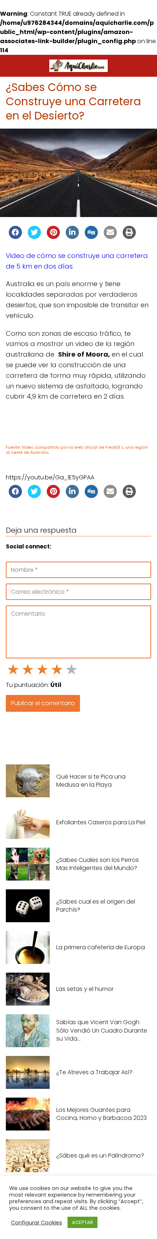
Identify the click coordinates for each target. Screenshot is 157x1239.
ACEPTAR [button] (82, 1222)
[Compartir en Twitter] (34, 237)
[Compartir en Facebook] (15, 237)
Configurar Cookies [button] (36, 1222)
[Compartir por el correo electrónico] (110, 237)
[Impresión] (129, 237)
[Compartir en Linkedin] (72, 237)
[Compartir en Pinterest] (53, 237)
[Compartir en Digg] (91, 237)
